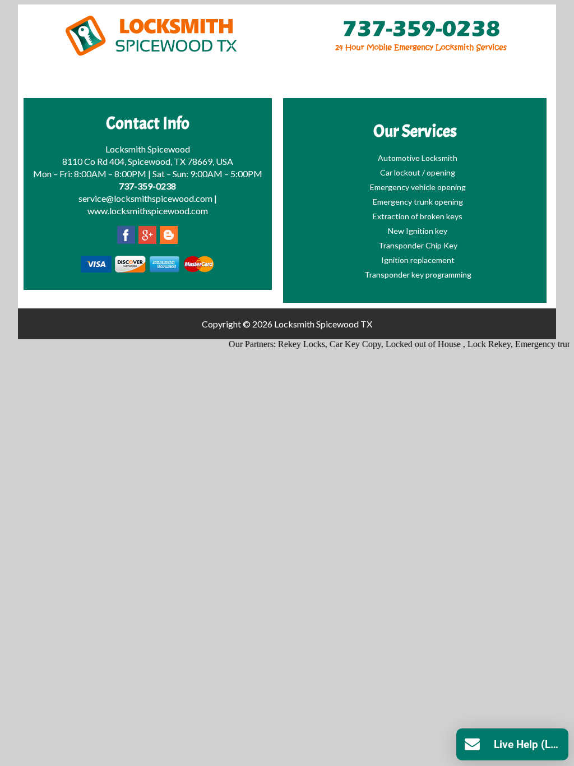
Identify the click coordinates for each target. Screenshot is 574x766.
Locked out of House (416, 344)
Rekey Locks (293, 344)
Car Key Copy (347, 344)
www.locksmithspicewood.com (147, 210)
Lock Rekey (481, 344)
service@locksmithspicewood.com (145, 198)
